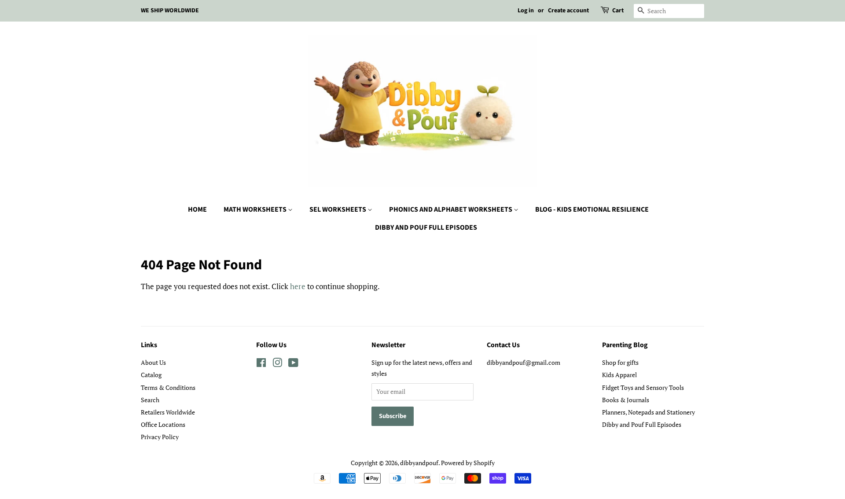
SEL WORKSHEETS (338, 209)
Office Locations (163, 424)
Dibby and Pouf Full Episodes (641, 424)
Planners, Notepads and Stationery (648, 412)
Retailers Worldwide (168, 412)
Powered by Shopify (468, 463)
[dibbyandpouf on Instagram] (277, 364)
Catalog (151, 375)
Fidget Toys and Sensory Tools (643, 387)
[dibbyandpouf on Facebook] (261, 364)
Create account (568, 10)
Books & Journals (625, 400)
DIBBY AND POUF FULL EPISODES (426, 227)
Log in (526, 10)
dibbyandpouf (419, 463)
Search (150, 400)
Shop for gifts (620, 362)
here (297, 286)
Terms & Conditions (168, 387)
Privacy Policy (160, 437)
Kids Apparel (619, 375)
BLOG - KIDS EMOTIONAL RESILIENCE (592, 209)
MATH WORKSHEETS (256, 209)
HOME (197, 209)
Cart (618, 10)
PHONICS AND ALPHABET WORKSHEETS (451, 209)
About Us (153, 362)
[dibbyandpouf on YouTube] (293, 364)
